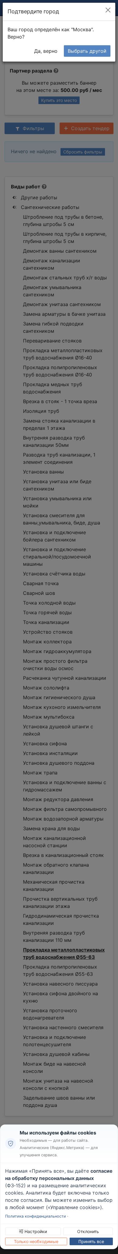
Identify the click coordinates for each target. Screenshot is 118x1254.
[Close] (108, 10)
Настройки (35, 1231)
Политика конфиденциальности (35, 1216)
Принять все (91, 1241)
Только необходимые (36, 1241)
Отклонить (88, 1231)
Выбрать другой (87, 51)
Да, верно (45, 51)
